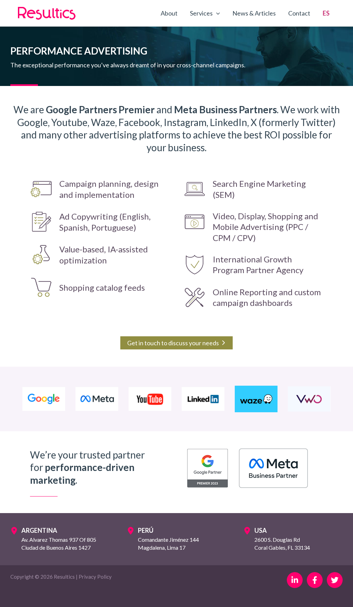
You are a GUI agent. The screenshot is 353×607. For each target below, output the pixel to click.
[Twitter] (335, 580)
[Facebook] (315, 580)
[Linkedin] (295, 580)
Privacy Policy (95, 577)
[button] (216, 13)
